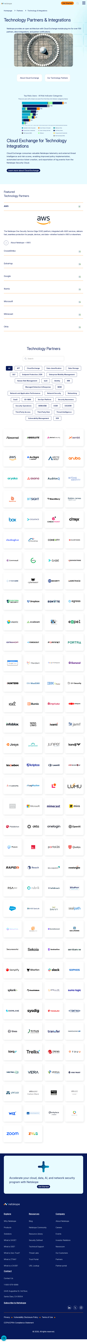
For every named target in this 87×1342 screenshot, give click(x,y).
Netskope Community (38, 1227)
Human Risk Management (27, 381)
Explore (7, 1214)
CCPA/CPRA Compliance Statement (19, 1323)
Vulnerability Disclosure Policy (26, 1317)
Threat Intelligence (63, 412)
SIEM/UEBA (42, 406)
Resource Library (36, 1234)
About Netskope (62, 1221)
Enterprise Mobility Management (62, 374)
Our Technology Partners (57, 78)
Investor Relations (63, 1240)
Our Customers (62, 1253)
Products (7, 1227)
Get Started (67, 3)
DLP (14, 374)
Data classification (54, 368)
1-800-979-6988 (11, 1285)
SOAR (55, 406)
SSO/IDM (68, 406)
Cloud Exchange (33, 368)
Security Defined (36, 1240)
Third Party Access (22, 412)
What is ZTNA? (10, 1259)
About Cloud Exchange (29, 78)
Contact (8, 1271)
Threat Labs (34, 1253)
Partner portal (61, 1266)
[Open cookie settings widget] (4, 1338)
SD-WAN (27, 399)
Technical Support (36, 1246)
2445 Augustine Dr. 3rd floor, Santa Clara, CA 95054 (16, 1292)
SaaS (15, 399)
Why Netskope (10, 1221)
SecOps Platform (44, 399)
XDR (57, 418)
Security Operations (23, 406)
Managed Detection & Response (38, 387)
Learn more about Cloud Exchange (23, 170)
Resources (34, 1214)
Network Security (54, 393)
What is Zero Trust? (12, 1253)
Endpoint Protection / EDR (32, 374)
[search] (78, 3)
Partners (20, 11)
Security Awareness (66, 399)
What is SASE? (10, 1240)
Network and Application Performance (25, 393)
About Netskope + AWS (21, 242)
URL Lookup (34, 1266)
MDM (60, 387)
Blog (31, 1221)
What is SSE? (9, 1246)
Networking (72, 393)
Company (60, 1214)
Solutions (8, 1234)
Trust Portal (33, 1259)
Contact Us (8, 1278)
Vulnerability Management (38, 418)
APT (18, 368)
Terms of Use (47, 1317)
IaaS (45, 381)
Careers (59, 1227)
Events (58, 1234)
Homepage (8, 11)
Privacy (7, 1317)
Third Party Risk (43, 412)
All (9, 368)
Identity (57, 381)
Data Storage (73, 368)
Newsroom (60, 1246)
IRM (68, 381)
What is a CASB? (11, 1266)
